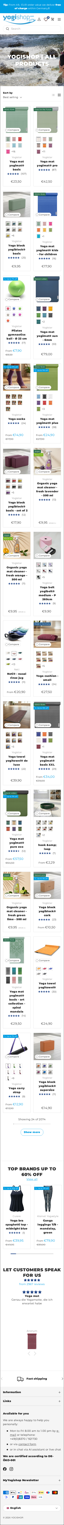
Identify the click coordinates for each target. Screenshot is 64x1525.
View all (32, 1179)
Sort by (8, 92)
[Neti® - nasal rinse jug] (16, 634)
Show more (32, 1132)
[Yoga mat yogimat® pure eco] (16, 803)
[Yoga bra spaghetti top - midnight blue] (16, 1198)
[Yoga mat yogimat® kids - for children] (47, 204)
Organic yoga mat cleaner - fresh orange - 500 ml (16, 573)
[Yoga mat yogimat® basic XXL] (47, 714)
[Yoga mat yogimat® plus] (47, 377)
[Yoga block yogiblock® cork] (47, 885)
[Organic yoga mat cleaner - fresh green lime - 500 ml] (16, 885)
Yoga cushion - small (47, 678)
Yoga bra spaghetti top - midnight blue (17, 1224)
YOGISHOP (17, 1517)
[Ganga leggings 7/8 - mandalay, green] (47, 1198)
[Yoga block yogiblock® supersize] (47, 1046)
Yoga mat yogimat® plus (47, 421)
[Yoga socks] (16, 377)
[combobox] (32, 28)
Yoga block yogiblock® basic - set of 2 (17, 506)
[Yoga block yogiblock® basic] (16, 204)
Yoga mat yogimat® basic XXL (47, 760)
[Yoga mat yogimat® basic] (16, 119)
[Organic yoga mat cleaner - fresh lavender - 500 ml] (47, 461)
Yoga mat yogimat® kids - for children (47, 250)
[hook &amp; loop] (47, 803)
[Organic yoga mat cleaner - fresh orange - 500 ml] (16, 545)
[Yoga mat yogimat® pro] (47, 119)
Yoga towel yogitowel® (47, 985)
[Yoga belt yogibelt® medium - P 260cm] (47, 545)
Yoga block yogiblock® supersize (47, 1086)
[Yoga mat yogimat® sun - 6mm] (47, 289)
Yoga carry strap (17, 1090)
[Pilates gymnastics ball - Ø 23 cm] (16, 289)
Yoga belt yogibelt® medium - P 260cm (47, 593)
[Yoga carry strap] (16, 1046)
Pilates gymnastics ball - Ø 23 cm (17, 334)
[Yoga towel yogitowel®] (47, 950)
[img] (32, 1280)
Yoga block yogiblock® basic (16, 249)
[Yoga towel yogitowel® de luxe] (16, 714)
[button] (52, 19)
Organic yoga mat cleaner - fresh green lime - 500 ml (17, 913)
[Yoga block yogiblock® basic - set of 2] (16, 461)
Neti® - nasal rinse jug (16, 676)
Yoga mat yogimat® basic (16, 165)
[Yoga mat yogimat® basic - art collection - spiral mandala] (16, 950)
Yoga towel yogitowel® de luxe (17, 760)
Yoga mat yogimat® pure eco (16, 842)
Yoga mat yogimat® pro (47, 163)
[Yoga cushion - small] (47, 634)
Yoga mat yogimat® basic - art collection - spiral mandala (16, 1001)
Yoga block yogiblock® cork (47, 911)
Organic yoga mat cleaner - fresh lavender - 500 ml (47, 489)
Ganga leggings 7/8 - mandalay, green (48, 1226)
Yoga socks (16, 419)
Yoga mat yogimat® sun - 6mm (47, 336)
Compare (13, 130)
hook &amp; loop (47, 847)
